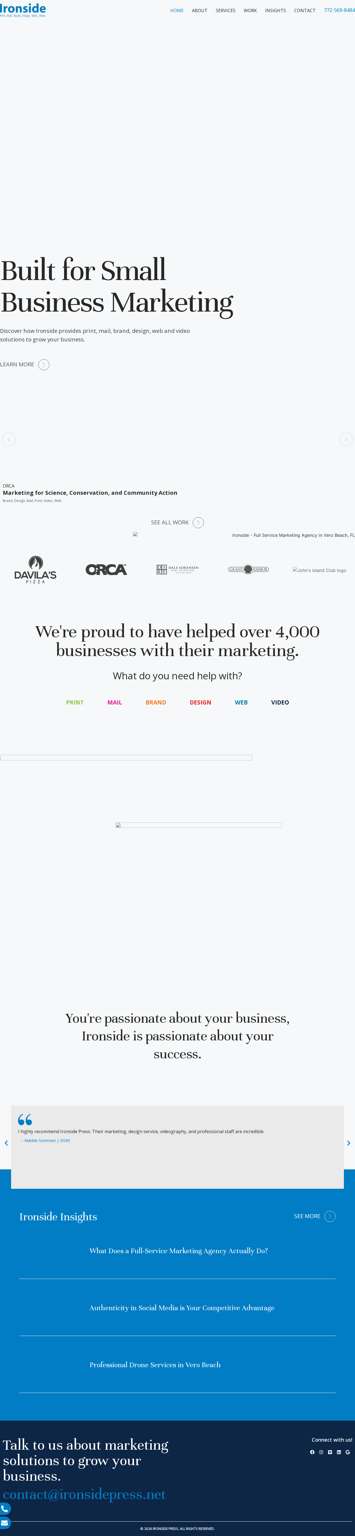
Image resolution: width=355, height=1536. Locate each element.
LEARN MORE (17, 364)
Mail (114, 702)
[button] (9, 439)
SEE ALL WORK (170, 522)
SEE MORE (307, 1216)
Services (225, 10)
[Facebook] (312, 1452)
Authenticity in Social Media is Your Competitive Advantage (182, 1307)
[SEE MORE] (330, 1216)
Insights (275, 10)
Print (75, 702)
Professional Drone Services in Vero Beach (155, 1364)
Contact (305, 10)
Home (177, 10)
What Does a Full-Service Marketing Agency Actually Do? (179, 1250)
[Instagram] (321, 1452)
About (199, 10)
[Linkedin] (338, 1452)
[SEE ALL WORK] (198, 522)
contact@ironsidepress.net (84, 1494)
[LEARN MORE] (43, 364)
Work (250, 10)
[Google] (347, 1452)
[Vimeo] (330, 1452)
